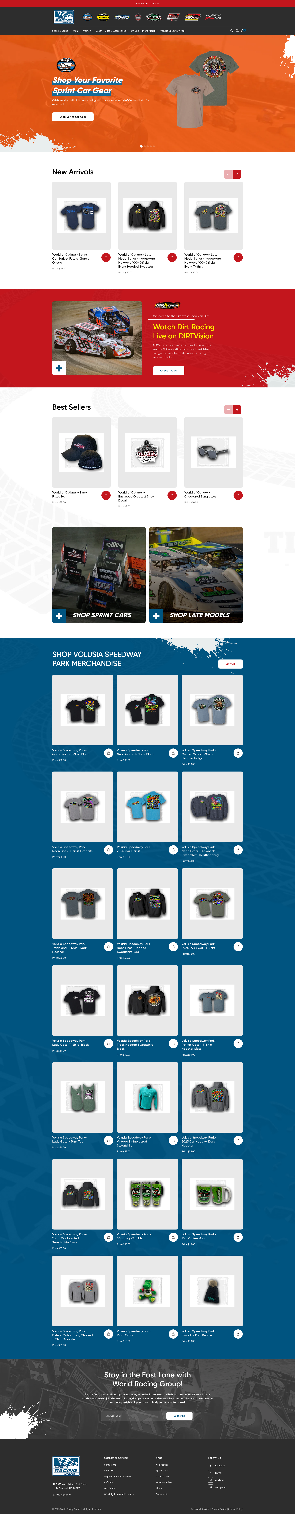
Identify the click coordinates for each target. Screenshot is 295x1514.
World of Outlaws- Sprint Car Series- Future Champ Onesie (71, 258)
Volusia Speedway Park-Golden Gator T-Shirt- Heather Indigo (199, 754)
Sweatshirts (162, 1494)
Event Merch (149, 30)
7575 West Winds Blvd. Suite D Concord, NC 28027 (71, 1486)
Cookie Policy (235, 1509)
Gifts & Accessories (115, 30)
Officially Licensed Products (119, 1494)
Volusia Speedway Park (172, 30)
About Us (109, 1470)
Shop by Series (60, 30)
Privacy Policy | (219, 1509)
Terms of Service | (201, 1509)
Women (87, 30)
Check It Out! (168, 370)
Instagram (220, 1487)
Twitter (218, 1472)
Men (75, 30)
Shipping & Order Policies (118, 1476)
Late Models (162, 1476)
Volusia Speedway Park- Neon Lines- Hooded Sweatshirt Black (134, 948)
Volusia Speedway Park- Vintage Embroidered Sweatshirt (134, 1141)
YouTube (219, 1479)
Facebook (220, 1465)
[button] (141, 146)
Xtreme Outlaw (164, 1482)
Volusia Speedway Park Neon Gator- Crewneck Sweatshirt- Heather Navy (200, 851)
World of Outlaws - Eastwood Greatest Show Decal (136, 496)
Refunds (108, 1482)
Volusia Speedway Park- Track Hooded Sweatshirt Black (135, 1044)
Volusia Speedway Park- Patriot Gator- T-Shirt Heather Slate (199, 1044)
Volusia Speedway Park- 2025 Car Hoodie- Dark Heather (199, 1141)
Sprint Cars (162, 1470)
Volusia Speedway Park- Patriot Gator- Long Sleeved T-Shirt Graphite (72, 1335)
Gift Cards (109, 1488)
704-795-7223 (63, 1495)
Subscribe (179, 1415)
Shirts (159, 1488)
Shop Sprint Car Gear (72, 116)
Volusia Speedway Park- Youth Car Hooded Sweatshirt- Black (69, 1238)
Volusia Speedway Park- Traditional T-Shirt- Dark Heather (69, 948)
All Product (162, 1464)
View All (231, 664)
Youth (99, 30)
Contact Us (110, 1464)
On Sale (135, 30)
